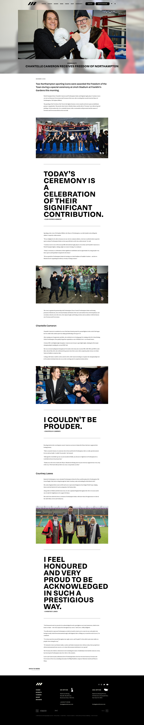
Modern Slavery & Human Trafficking (83, 715)
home (38, 690)
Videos (67, 3)
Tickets (50, 3)
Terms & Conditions (71, 715)
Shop (72, 3)
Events (44, 3)
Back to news (34, 668)
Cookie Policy (63, 715)
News (61, 3)
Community (79, 3)
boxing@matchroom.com (66, 704)
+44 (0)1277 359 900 (65, 702)
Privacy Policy (56, 715)
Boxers (56, 3)
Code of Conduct (94, 715)
